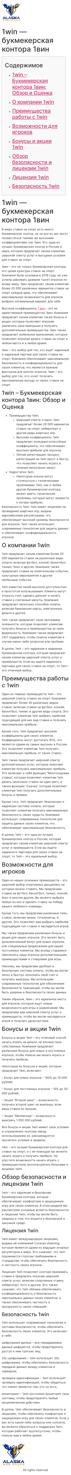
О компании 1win (33, 102)
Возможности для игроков (35, 129)
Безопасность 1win (36, 186)
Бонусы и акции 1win (32, 144)
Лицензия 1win (30, 177)
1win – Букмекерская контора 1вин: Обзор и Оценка (32, 83)
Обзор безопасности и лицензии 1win (32, 162)
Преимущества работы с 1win (31, 114)
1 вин (41, 308)
